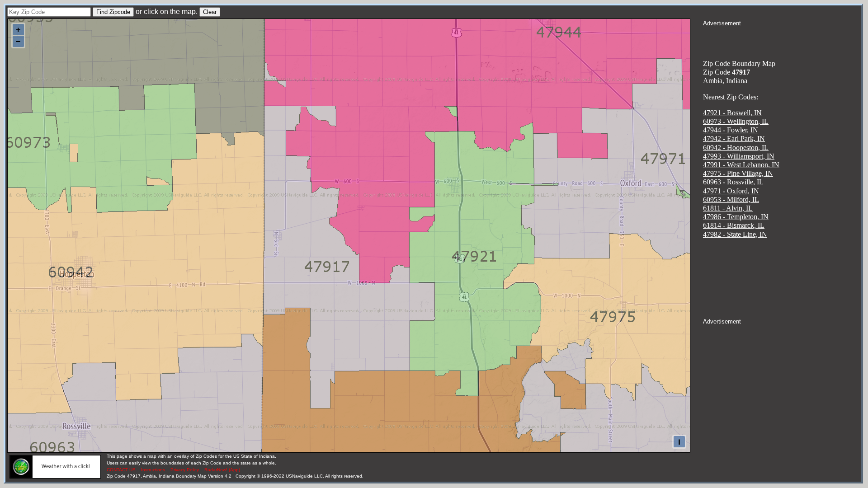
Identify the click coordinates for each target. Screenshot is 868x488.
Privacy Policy (184, 469)
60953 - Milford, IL (731, 199)
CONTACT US (121, 469)
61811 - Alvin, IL (728, 208)
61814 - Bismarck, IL (733, 225)
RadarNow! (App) (222, 469)
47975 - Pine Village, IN (738, 173)
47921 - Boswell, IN (732, 113)
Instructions (153, 469)
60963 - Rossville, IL (733, 182)
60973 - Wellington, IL (736, 121)
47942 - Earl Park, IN (734, 138)
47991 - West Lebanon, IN (741, 165)
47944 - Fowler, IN (730, 130)
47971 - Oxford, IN (731, 191)
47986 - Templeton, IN (736, 217)
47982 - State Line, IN (735, 234)
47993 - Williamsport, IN (738, 156)
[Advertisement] (782, 39)
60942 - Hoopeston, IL (736, 147)
